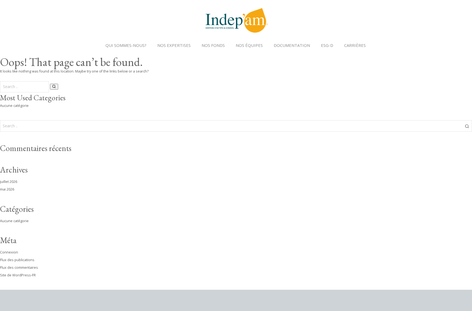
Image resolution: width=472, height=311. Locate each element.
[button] (54, 87)
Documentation (292, 45)
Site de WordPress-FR (18, 275)
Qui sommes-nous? (125, 45)
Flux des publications (17, 260)
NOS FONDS (213, 45)
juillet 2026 (8, 181)
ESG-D (327, 45)
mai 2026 (7, 189)
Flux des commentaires (19, 267)
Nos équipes (249, 45)
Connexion (9, 252)
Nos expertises (174, 45)
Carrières (355, 45)
